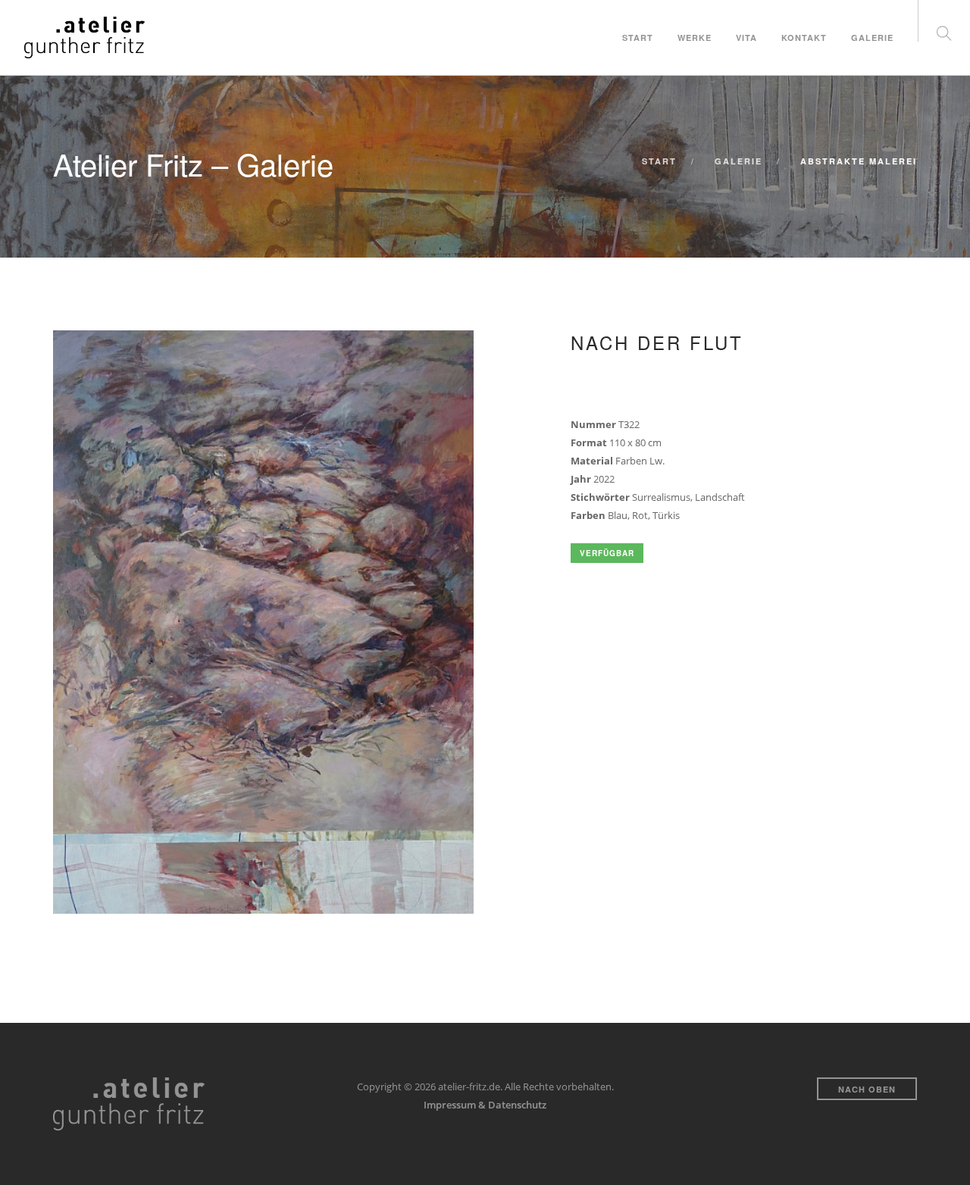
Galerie (872, 37)
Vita (746, 37)
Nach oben (867, 1089)
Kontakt (804, 37)
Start (637, 37)
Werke (694, 37)
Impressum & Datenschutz (485, 1105)
